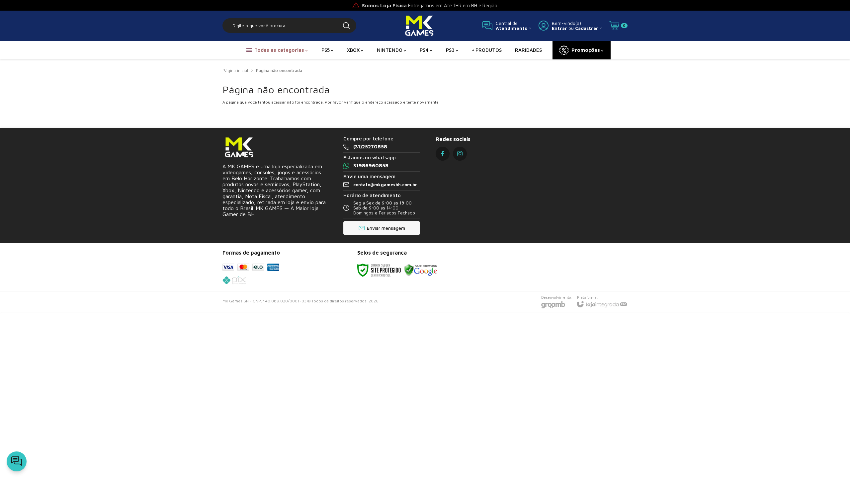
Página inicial (235, 70)
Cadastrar (586, 28)
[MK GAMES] (419, 26)
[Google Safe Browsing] (420, 269)
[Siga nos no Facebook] (443, 154)
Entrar (559, 28)
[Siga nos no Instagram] (460, 154)
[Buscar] (346, 25)
